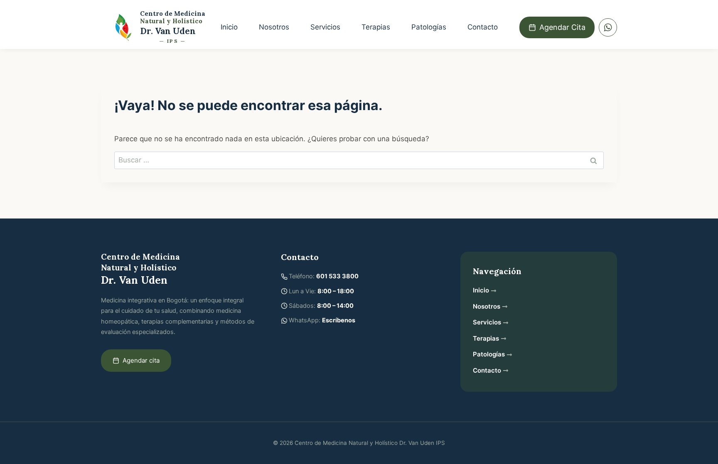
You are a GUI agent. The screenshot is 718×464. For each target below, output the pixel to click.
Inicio (229, 27)
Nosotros (274, 27)
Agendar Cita (562, 27)
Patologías (428, 27)
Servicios (325, 27)
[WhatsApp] (608, 27)
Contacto (482, 27)
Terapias (375, 27)
